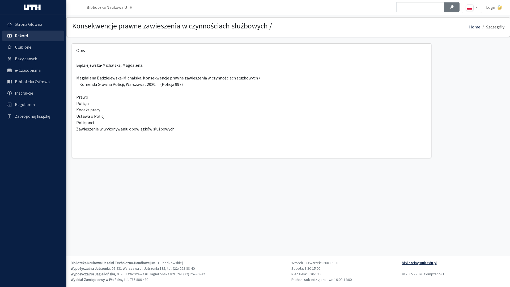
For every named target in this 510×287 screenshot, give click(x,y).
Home (474, 27)
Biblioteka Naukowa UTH (110, 7)
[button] (76, 7)
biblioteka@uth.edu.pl (419, 263)
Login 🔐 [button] (494, 7)
